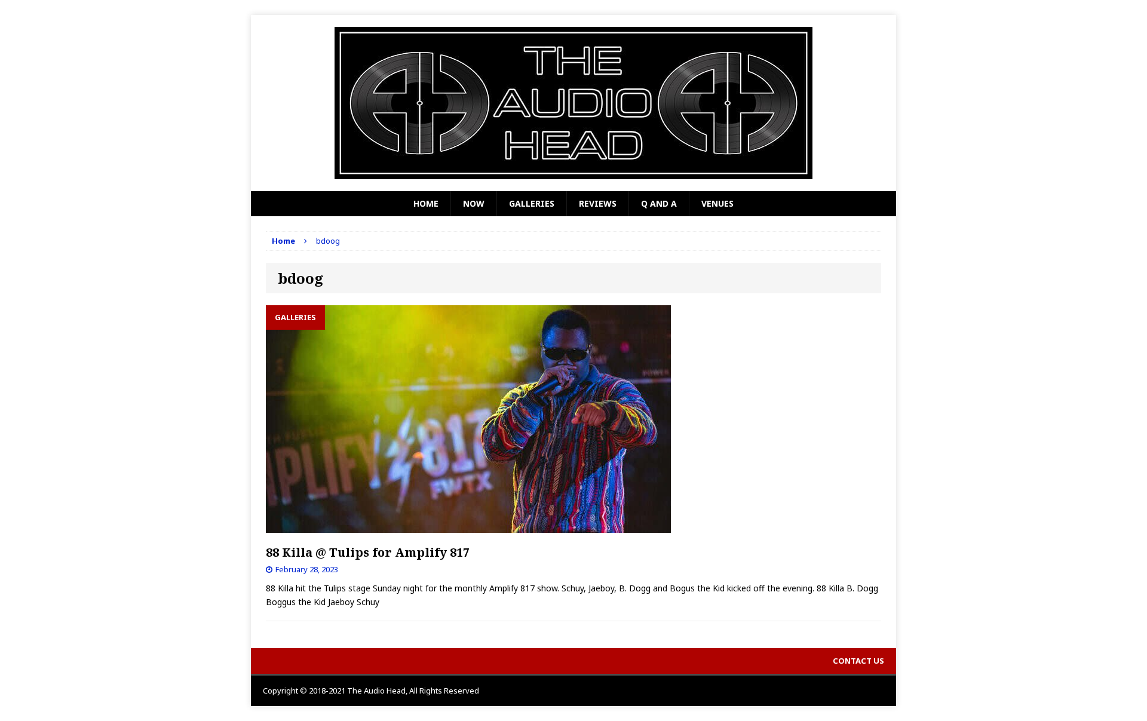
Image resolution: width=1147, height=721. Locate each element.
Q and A (659, 203)
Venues (717, 203)
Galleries (531, 203)
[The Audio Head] (573, 103)
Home (425, 203)
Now (473, 203)
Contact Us (858, 660)
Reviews (598, 203)
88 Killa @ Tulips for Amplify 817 (368, 552)
